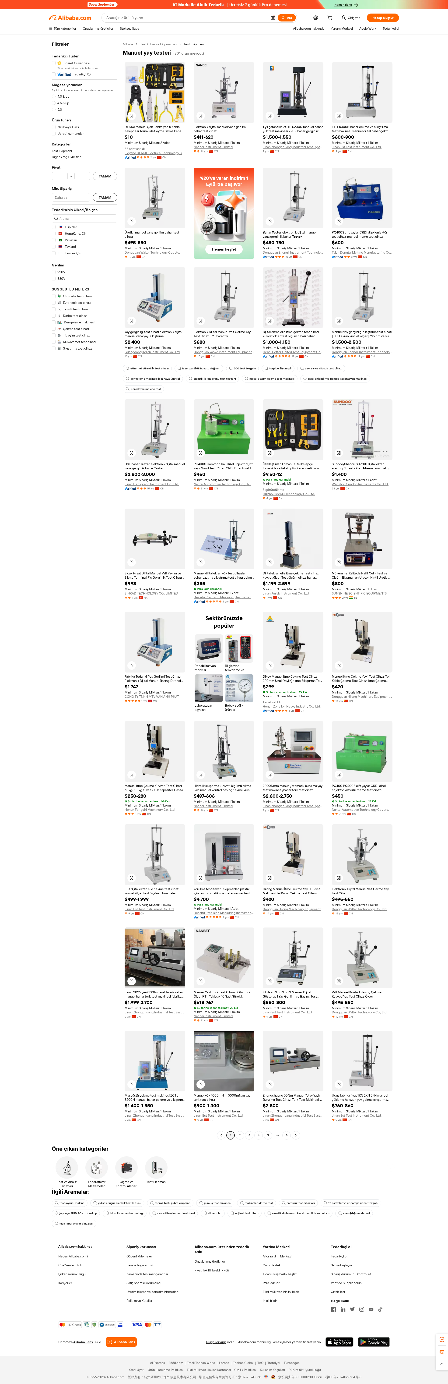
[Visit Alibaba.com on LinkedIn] (343, 1309)
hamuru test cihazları (301, 1203)
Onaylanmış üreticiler (210, 1261)
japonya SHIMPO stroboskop (78, 1213)
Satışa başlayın (341, 1265)
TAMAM (105, 176)
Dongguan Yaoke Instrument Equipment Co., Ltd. (224, 352)
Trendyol (273, 1363)
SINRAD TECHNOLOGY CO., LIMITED (151, 593)
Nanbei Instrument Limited (213, 147)
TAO (260, 1363)
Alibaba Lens (83, 1342)
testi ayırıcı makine (72, 1203)
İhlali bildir (270, 1301)
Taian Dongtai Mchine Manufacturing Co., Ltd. (362, 252)
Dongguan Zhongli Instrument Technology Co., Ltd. (293, 252)
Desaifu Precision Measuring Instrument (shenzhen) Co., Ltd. (224, 597)
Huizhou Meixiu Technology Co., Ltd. (289, 494)
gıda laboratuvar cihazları (76, 1223)
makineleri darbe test (259, 1203)
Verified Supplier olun (346, 1283)
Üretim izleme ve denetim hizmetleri (152, 1292)
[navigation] (84, 590)
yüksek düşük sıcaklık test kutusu (119, 1203)
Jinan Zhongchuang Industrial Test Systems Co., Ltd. (293, 147)
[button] (273, 18)
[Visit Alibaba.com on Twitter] (352, 1309)
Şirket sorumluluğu (72, 1274)
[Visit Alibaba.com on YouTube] (371, 1309)
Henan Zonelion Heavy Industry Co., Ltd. (292, 706)
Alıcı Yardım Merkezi (277, 1256)
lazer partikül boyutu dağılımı (201, 368)
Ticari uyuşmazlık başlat (280, 1274)
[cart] (330, 18)
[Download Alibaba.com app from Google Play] (374, 1342)
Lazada (224, 1363)
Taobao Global (243, 1363)
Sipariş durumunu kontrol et (351, 1274)
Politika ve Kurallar (139, 1301)
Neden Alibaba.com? (73, 1256)
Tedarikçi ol (339, 1256)
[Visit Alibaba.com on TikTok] (380, 1309)
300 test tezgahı (245, 368)
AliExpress (157, 1363)
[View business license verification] (266, 1377)
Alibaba (128, 44)
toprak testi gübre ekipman (172, 1203)
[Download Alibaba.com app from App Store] (340, 1342)
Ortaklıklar (338, 1292)
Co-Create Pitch (70, 1265)
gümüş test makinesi (217, 1203)
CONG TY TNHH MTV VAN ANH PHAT (152, 696)
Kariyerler (65, 1283)
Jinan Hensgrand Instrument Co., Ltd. (152, 484)
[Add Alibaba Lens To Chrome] (121, 1342)
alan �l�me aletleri (356, 1213)
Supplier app (216, 1342)
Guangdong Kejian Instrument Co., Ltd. (152, 352)
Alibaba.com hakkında (75, 1246)
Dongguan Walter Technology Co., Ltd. (152, 252)
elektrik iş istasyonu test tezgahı (214, 378)
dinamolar (215, 1213)
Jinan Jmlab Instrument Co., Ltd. (286, 593)
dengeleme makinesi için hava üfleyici (155, 378)
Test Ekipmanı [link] (194, 44)
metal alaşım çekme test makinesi (271, 378)
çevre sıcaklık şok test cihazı (323, 368)
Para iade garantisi (139, 1265)
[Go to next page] (296, 1135)
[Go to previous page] (221, 1135)
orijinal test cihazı (247, 1213)
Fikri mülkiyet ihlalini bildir (281, 1292)
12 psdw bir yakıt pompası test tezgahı (353, 1203)
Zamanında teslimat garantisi (147, 1274)
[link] (442, 1340)
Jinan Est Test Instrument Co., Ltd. (357, 147)
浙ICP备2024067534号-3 (343, 1377)
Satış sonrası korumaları (143, 1283)
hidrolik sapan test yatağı (127, 1213)
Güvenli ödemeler (139, 1256)
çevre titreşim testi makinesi (176, 1213)
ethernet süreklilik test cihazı (149, 368)
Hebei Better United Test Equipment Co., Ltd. (293, 352)
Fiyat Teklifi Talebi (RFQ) (212, 1270)
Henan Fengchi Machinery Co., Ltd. (150, 809)
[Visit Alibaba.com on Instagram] (361, 1309)
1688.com (176, 1363)
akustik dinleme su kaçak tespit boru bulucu (300, 1213)
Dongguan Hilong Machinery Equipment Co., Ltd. (362, 696)
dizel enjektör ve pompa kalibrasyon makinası (337, 378)
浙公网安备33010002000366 (300, 1377)
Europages (292, 1363)
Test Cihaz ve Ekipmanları (158, 44)
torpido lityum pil (280, 368)
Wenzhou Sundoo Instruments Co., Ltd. (360, 484)
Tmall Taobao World (201, 1363)
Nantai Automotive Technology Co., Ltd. (222, 484)
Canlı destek (272, 1265)
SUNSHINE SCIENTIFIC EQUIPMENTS (359, 593)
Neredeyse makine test (145, 389)
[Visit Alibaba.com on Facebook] (333, 1309)
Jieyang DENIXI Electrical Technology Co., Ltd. (155, 153)
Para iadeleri (271, 1283)
